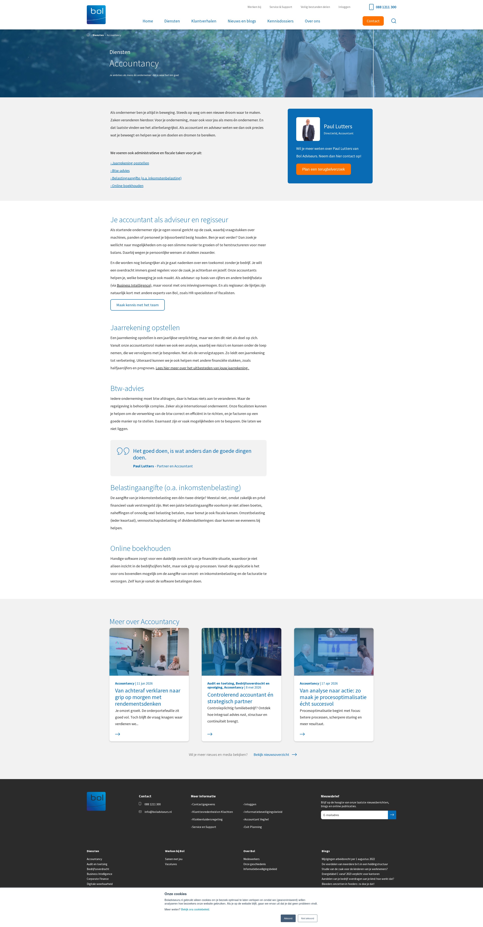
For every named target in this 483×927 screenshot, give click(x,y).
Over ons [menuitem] (312, 21)
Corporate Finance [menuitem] (98, 879)
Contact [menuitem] (373, 20)
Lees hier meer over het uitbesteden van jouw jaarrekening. (202, 367)
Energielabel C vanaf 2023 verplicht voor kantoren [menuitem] (351, 874)
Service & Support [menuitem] (281, 7)
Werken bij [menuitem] (254, 7)
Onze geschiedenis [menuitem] (254, 864)
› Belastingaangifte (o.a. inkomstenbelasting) (146, 178)
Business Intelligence (133, 285)
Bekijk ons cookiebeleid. (195, 909)
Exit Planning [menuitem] (253, 827)
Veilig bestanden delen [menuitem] (315, 7)
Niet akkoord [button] (307, 918)
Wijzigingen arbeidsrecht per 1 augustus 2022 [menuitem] (348, 859)
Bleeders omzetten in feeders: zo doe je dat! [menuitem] (348, 884)
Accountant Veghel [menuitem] (256, 819)
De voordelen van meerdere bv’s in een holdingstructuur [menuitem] (355, 864)
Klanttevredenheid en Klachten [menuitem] (212, 812)
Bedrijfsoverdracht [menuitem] (98, 869)
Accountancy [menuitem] (94, 859)
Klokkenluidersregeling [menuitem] (207, 819)
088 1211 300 (386, 7)
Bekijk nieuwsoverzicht (271, 754)
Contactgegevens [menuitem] (203, 804)
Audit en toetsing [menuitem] (97, 864)
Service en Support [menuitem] (204, 827)
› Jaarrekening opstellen (129, 163)
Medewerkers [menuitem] (251, 859)
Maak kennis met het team (137, 304)
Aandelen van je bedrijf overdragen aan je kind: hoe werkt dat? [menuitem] (358, 879)
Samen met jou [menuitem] (173, 859)
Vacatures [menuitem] (171, 864)
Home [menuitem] (148, 21)
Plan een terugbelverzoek (323, 169)
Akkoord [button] (288, 918)
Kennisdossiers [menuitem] (280, 21)
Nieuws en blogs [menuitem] (242, 21)
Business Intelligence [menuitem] (99, 874)
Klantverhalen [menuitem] (203, 21)
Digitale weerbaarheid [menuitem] (100, 884)
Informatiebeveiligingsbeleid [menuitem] (263, 812)
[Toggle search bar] (393, 20)
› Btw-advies (120, 170)
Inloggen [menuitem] (344, 7)
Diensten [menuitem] (172, 21)
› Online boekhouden (126, 185)
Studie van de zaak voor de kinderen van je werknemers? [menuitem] (355, 869)
